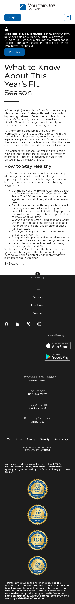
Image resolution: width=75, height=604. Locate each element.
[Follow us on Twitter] (28, 324)
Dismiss (14, 52)
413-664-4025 (38, 408)
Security (44, 439)
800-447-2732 (37, 394)
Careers (37, 297)
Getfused (44, 450)
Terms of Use (14, 439)
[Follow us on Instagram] (39, 324)
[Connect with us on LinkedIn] (17, 324)
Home (37, 289)
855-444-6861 (37, 380)
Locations (37, 305)
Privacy (31, 439)
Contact (37, 313)
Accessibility (61, 439)
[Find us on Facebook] (6, 324)
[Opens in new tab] (56, 346)
